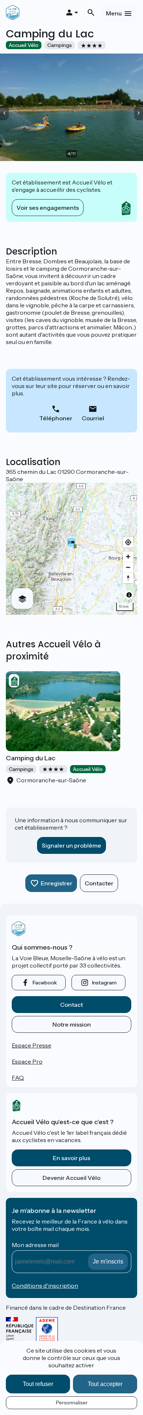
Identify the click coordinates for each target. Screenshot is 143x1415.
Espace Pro (27, 1061)
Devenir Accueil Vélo (71, 1177)
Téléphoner (55, 418)
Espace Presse (31, 1045)
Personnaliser (72, 1402)
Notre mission (71, 1024)
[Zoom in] (128, 556)
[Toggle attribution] (129, 595)
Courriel (93, 418)
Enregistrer (56, 883)
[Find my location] (128, 542)
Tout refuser (38, 1384)
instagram (104, 982)
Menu (114, 13)
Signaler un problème (71, 845)
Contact (71, 1004)
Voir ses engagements (47, 207)
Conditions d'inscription (45, 1285)
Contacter (99, 883)
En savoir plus (71, 1158)
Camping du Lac (30, 758)
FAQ (18, 1077)
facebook (45, 982)
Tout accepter (105, 1384)
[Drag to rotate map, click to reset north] (128, 578)
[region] (71, 549)
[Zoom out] (128, 567)
